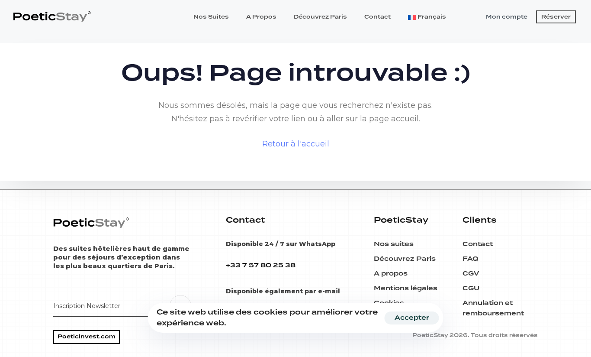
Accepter (412, 318)
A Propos (261, 17)
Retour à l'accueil (295, 144)
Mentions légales (405, 288)
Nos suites (394, 244)
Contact (377, 17)
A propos (391, 274)
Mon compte (506, 17)
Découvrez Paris (320, 17)
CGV (471, 274)
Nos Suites (211, 17)
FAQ (471, 259)
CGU (471, 288)
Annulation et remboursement (493, 308)
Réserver (556, 17)
